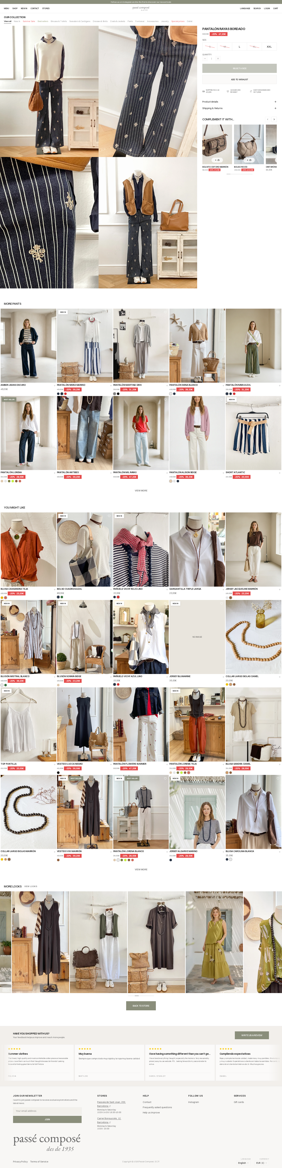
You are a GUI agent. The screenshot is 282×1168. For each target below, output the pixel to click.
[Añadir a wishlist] (53, 312)
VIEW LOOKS (30, 886)
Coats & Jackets (117, 21)
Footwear (139, 21)
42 (151, 464)
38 (131, 464)
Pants (130, 21)
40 (141, 464)
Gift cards (239, 1102)
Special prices (177, 21)
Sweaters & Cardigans (79, 21)
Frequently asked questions (157, 1107)
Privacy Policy (20, 1161)
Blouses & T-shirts (59, 21)
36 (121, 464)
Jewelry (165, 21)
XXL (269, 46)
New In (17, 21)
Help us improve (151, 1112)
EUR (260, 1162)
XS (177, 376)
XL (254, 46)
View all (7, 21)
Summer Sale (29, 21)
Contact (147, 1102)
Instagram (193, 1102)
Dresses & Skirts (100, 21)
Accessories (152, 21)
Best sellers (43, 21)
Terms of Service (39, 1161)
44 (161, 464)
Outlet (189, 21)
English (242, 1162)
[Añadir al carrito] (54, 385)
